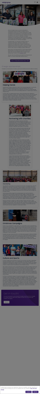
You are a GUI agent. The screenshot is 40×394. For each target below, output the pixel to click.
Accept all (28, 391)
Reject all (35, 391)
